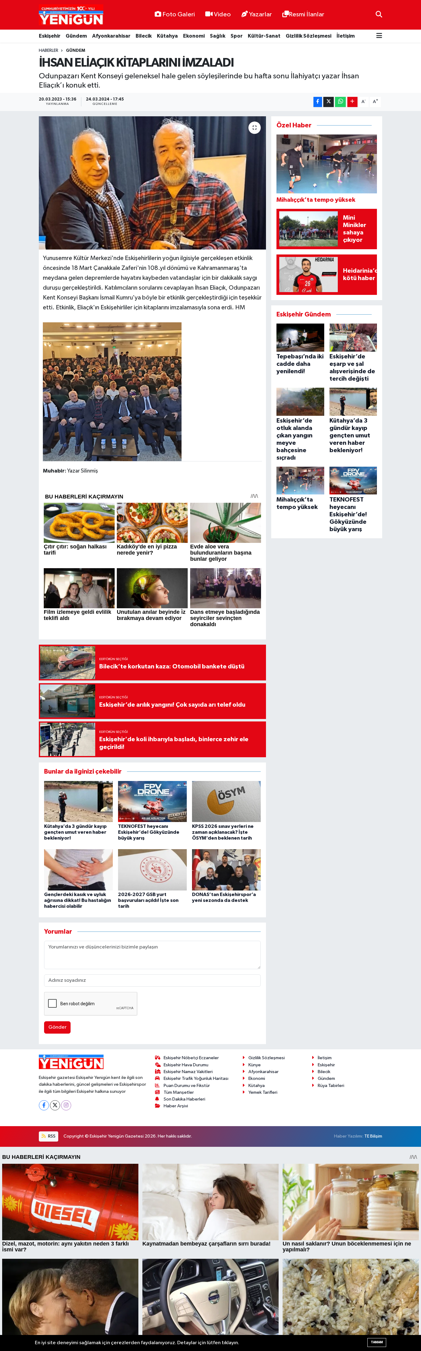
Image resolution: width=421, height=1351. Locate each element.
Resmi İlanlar (306, 14)
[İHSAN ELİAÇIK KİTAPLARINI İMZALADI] (152, 183)
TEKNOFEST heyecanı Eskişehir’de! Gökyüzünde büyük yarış (148, 832)
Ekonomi (194, 36)
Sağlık (217, 36)
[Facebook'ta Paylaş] (317, 102)
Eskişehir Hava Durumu (186, 1065)
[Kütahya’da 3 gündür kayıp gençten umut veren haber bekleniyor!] (78, 801)
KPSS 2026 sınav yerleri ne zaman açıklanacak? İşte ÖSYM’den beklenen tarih (223, 832)
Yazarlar (260, 14)
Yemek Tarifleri (262, 1092)
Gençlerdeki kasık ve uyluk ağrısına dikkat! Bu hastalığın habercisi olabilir (77, 900)
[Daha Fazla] (352, 102)
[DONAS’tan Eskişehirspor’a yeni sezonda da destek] (226, 869)
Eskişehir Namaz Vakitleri (188, 1071)
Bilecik (144, 36)
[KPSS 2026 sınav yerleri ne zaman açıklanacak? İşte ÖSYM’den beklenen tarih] (226, 801)
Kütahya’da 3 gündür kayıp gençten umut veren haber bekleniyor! (75, 832)
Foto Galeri (178, 14)
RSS (51, 1136)
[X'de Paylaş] (328, 102)
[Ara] (379, 14)
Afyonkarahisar (111, 36)
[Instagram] (66, 1105)
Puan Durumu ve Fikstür (187, 1085)
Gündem (76, 36)
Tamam (377, 1342)
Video (222, 14)
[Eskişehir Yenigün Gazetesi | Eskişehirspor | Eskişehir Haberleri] (71, 15)
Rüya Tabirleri (331, 1085)
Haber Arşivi (176, 1106)
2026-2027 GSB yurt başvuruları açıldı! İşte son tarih (148, 900)
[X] (55, 1105)
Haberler (48, 50)
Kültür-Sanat (264, 36)
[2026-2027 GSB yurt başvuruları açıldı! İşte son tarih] (152, 869)
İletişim (346, 36)
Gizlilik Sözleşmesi (308, 36)
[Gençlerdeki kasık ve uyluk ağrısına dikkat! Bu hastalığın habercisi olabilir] (78, 869)
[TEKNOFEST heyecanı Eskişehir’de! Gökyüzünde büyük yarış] (152, 801)
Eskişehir (49, 36)
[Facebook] (44, 1105)
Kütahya (167, 36)
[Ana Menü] (379, 36)
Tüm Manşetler (179, 1092)
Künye (254, 1065)
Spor (237, 36)
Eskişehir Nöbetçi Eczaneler (191, 1058)
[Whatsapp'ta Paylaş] (340, 102)
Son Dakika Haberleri (184, 1099)
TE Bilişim (373, 1136)
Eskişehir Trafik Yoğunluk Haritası (196, 1078)
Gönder (57, 1027)
